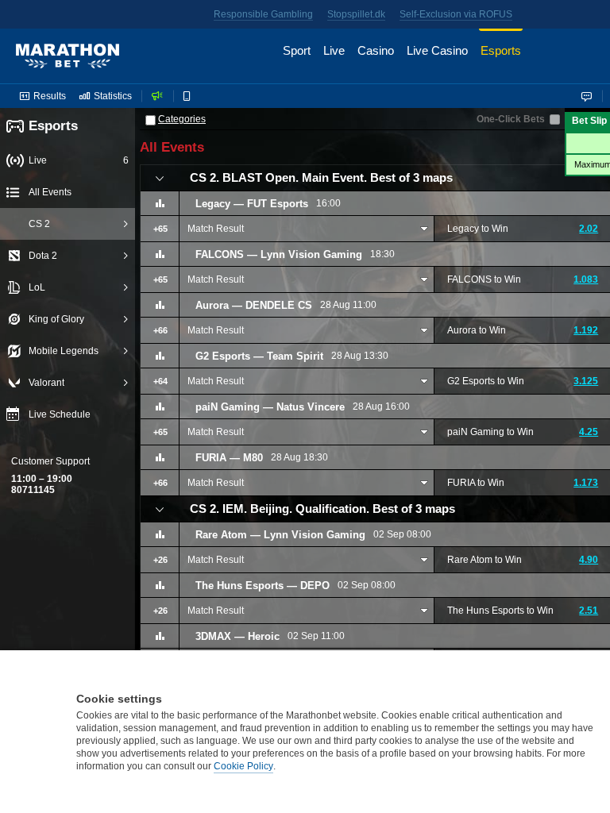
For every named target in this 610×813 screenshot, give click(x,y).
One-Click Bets (511, 119)
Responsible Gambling (263, 14)
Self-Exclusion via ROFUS (456, 14)
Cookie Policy (243, 766)
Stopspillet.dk (356, 14)
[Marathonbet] (67, 56)
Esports (53, 125)
